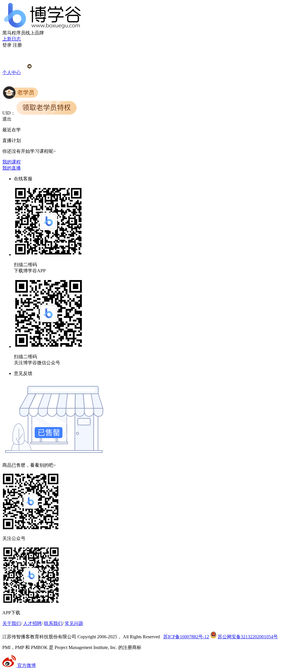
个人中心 (11, 72)
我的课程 (11, 161)
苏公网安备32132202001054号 (248, 636)
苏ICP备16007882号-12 (186, 636)
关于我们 (11, 623)
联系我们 (53, 623)
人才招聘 (32, 623)
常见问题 (74, 623)
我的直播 (11, 168)
